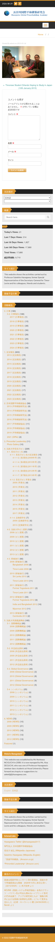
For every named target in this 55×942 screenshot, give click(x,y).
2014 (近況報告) (14, 359)
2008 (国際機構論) (18, 626)
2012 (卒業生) (19, 495)
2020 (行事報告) (17, 330)
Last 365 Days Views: (14, 247)
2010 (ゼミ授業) (17, 541)
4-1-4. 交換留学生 (18, 517)
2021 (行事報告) (17, 334)
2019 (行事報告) (17, 325)
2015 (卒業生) (19, 508)
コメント (13, 114)
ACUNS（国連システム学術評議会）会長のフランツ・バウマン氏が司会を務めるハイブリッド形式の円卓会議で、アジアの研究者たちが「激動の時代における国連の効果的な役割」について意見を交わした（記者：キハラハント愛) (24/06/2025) (26, 896)
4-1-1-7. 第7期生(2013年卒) (25, 475)
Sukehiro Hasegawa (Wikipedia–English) (22, 854)
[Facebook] (19, 3)
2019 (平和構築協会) (16, 432)
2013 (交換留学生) (21, 525)
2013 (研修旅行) (17, 613)
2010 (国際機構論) (18, 635)
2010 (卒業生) (19, 486)
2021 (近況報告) (14, 390)
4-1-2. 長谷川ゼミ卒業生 (21, 479)
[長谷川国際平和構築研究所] (26, 13)
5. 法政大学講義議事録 (14, 620)
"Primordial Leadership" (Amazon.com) (21, 863)
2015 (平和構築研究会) (17, 415)
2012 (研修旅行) (17, 596)
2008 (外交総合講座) (19, 651)
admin (12, 43)
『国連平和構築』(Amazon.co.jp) (19, 859)
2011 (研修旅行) (17, 585)
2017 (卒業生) (19, 513)
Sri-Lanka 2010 (19, 576)
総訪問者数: (9, 257)
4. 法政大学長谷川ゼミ (14, 448)
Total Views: (10, 252)
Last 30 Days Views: (14, 242)
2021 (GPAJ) (12, 436)
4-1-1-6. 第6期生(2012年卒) (25, 470)
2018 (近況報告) (14, 376)
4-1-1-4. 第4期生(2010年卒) (25, 462)
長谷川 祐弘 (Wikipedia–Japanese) (19, 850)
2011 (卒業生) (19, 491)
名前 (11, 143)
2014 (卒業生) (19, 504)
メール (12, 151)
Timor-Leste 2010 (20, 580)
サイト (11, 160)
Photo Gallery (13, 444)
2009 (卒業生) (19, 482)
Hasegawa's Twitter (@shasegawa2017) (22, 841)
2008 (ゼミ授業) (17, 532)
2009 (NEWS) (13, 725)
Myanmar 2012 (19, 608)
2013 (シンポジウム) (19, 714)
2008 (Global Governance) (22, 671)
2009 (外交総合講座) (19, 655)
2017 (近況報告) (14, 372)
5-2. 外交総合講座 (15, 648)
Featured (8, 743)
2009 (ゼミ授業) (17, 536)
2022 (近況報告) (14, 394)
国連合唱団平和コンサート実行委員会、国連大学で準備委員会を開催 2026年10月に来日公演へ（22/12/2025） (26, 882)
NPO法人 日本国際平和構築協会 (18, 846)
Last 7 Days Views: (13, 237)
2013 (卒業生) (19, 500)
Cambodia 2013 (20, 616)
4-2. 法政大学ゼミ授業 (17, 529)
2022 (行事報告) (17, 338)
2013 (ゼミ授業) (17, 554)
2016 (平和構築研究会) (17, 419)
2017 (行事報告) (17, 316)
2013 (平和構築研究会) (17, 406)
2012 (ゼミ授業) (17, 549)
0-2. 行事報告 (13, 313)
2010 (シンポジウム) (19, 701)
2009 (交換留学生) (21, 520)
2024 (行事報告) (17, 347)
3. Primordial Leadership (15, 441)
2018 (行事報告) (17, 321)
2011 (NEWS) (13, 734)
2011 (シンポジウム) (19, 705)
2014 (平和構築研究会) (17, 410)
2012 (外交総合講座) (19, 664)
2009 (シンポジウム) (19, 696)
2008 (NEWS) (13, 721)
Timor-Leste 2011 (20, 592)
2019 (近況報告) (14, 381)
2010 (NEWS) (13, 730)
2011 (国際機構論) (18, 639)
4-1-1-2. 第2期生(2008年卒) (25, 457)
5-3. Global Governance (17, 668)
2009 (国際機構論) (18, 630)
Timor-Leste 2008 (20, 569)
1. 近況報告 (9, 352)
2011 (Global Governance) (22, 680)
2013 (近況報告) (14, 355)
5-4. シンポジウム (15, 689)
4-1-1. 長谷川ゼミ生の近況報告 (24, 454)
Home (40, 34)
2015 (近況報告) (14, 363)
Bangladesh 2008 (20, 564)
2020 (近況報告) (14, 385)
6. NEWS (8, 718)
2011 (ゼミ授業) (17, 545)
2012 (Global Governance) (22, 684)
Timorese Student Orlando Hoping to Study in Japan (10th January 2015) (27, 86)
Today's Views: (11, 232)
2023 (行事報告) (17, 343)
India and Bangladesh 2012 (25, 604)
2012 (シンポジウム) (19, 709)
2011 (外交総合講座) (19, 660)
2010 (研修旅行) (17, 573)
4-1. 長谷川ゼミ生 (15, 451)
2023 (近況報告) (14, 398)
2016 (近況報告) (14, 368)
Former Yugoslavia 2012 (24, 599)
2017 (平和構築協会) (16, 423)
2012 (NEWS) (13, 739)
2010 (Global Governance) (22, 676)
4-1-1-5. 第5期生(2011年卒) (25, 466)
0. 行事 (7, 311)
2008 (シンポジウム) (19, 692)
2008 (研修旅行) (17, 561)
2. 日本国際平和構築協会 (15, 403)
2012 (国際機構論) (18, 643)
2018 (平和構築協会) (16, 428)
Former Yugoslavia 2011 (24, 588)
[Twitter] (15, 3)
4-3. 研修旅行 (13, 558)
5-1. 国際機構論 (14, 623)
